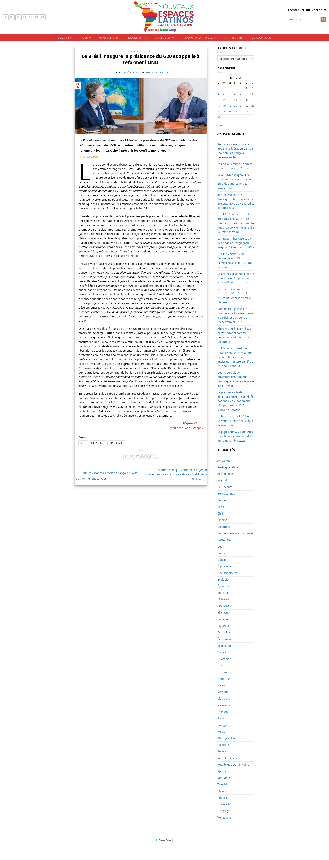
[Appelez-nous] (30, 17)
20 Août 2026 (261, 38)
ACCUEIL (63, 38)
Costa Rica (224, 540)
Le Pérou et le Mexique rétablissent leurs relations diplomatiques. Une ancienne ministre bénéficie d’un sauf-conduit (235, 357)
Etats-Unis (224, 632)
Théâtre (222, 791)
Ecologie (222, 579)
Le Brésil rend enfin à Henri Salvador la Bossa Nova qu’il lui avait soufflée (235, 420)
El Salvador (224, 599)
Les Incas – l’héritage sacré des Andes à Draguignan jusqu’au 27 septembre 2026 (235, 243)
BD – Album (224, 487)
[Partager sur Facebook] (125, 456)
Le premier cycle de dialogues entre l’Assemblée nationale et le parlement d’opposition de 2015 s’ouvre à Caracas (235, 401)
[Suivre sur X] (18, 17)
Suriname (223, 778)
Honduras (223, 679)
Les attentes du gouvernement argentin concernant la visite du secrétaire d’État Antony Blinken (176, 474)
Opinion (222, 712)
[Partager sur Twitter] (131, 456)
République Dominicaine (233, 764)
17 (218, 105)
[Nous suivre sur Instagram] (12, 17)
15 (247, 99)
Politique (223, 745)
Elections (223, 606)
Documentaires (227, 573)
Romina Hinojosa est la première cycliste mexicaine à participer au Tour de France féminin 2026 (235, 315)
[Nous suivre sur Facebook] (6, 17)
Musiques (223, 698)
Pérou (221, 731)
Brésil (147, 51)
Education (223, 593)
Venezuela (224, 817)
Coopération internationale (235, 533)
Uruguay (223, 811)
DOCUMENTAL (137, 38)
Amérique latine (227, 467)
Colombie (223, 527)
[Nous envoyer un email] (24, 17)
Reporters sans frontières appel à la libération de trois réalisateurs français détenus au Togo (235, 150)
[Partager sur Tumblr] (156, 456)
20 (235, 105)
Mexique (222, 692)
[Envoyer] (323, 19)
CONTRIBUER (233, 38)
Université (224, 804)
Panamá (222, 718)
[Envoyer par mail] (138, 456)
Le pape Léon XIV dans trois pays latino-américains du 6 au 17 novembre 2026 (235, 436)
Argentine (223, 480)
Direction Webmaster (156, 72)
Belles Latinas (226, 494)
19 (230, 105)
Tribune (222, 798)
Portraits (223, 751)
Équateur (223, 626)
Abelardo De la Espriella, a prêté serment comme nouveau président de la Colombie (234, 335)
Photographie (226, 738)
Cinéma (222, 520)
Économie (223, 586)
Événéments (225, 639)
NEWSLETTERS (108, 38)
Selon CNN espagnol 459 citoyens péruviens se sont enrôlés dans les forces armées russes (234, 181)
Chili (220, 513)
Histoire (222, 672)
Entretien (223, 619)
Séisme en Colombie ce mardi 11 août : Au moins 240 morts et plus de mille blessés (234, 295)
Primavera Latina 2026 (198, 38)
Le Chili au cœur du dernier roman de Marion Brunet (234, 166)
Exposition (224, 646)
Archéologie (225, 474)
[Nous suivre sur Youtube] (43, 17)
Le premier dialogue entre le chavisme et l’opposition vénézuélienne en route (235, 278)
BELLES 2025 (163, 38)
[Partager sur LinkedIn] (150, 456)
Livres (221, 685)
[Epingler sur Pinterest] (144, 456)
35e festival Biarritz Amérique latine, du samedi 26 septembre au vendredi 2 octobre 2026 (235, 201)
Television (223, 784)
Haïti (220, 665)
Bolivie (221, 500)
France (221, 652)
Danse (221, 560)
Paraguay (223, 725)
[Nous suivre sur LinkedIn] (36, 17)
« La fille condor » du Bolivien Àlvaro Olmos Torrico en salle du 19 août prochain (234, 260)
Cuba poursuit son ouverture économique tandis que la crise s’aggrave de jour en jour (235, 379)
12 (230, 99)
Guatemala (224, 659)
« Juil (220, 125)
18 (224, 105)
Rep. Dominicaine (228, 758)
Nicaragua (224, 705)
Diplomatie (224, 566)
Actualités (137, 51)
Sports (221, 771)
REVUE (84, 38)
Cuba (220, 546)
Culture (222, 553)
